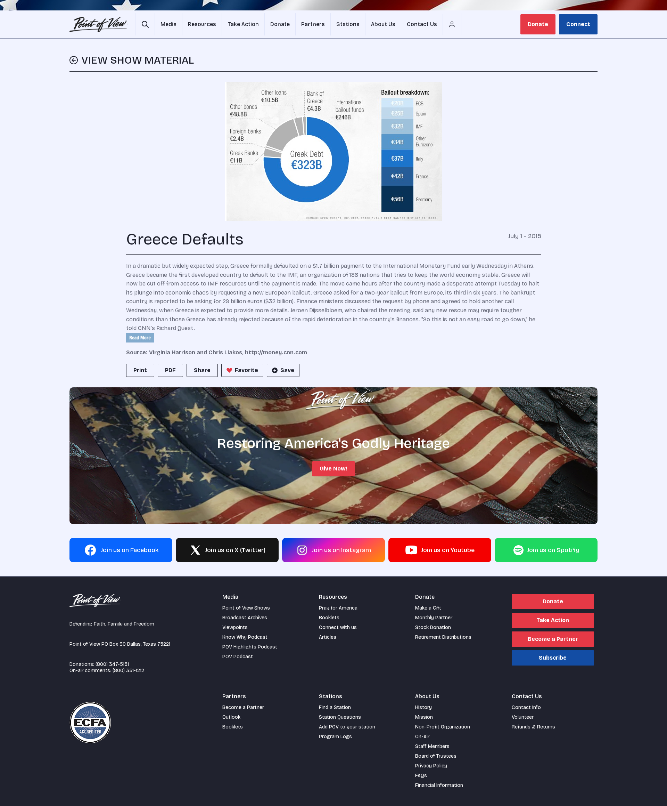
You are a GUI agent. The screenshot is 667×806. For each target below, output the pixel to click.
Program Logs (335, 737)
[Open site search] (145, 24)
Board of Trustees (435, 756)
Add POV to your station (347, 727)
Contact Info (526, 707)
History (423, 707)
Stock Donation (433, 627)
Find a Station (335, 707)
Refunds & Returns (533, 727)
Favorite (246, 370)
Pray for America (338, 608)
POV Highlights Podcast (249, 647)
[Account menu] (452, 24)
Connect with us (338, 627)
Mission (424, 717)
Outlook (231, 717)
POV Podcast (237, 657)
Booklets (329, 618)
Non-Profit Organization (442, 727)
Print (140, 370)
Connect (578, 24)
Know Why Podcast (244, 637)
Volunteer (523, 717)
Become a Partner (553, 639)
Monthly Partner (433, 618)
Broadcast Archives (244, 618)
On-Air (422, 737)
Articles (327, 637)
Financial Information (439, 785)
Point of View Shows (246, 608)
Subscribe (553, 657)
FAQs (421, 776)
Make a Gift (428, 608)
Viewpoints (235, 627)
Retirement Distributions (443, 637)
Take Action (552, 620)
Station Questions (340, 717)
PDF (170, 370)
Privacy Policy (431, 766)
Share (202, 370)
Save (287, 370)
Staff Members (432, 746)
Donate (538, 24)
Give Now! (333, 468)
